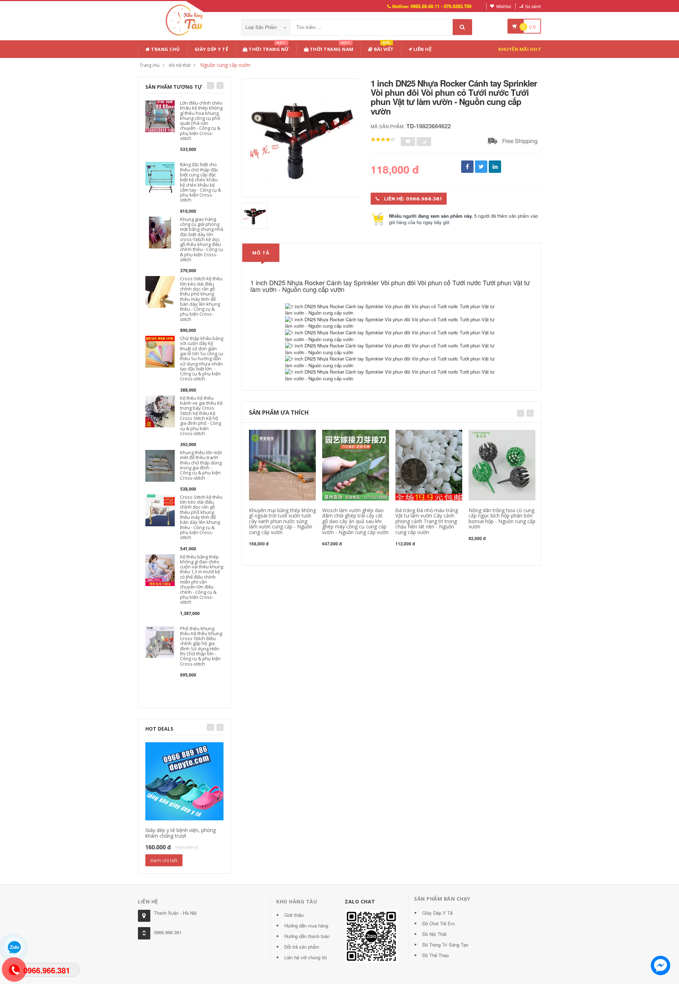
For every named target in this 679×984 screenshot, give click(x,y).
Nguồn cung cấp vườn (225, 65)
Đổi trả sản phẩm (301, 946)
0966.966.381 (167, 932)
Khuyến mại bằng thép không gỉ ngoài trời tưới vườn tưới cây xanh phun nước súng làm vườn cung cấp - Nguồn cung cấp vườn (282, 521)
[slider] (383, 139)
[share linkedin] (495, 166)
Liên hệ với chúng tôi (305, 957)
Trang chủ (165, 49)
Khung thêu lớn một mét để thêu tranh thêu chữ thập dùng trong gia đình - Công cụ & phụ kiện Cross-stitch (201, 465)
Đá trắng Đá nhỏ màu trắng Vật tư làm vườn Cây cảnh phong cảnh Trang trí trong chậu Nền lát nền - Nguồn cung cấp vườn (426, 521)
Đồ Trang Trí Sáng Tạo (445, 944)
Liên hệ (421, 49)
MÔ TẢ (260, 253)
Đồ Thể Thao (435, 955)
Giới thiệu (294, 915)
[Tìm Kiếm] (462, 27)
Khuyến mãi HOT (519, 49)
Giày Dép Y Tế (211, 49)
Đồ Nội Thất (434, 934)
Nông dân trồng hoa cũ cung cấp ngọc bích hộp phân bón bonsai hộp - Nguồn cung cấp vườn (502, 518)
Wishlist (503, 6)
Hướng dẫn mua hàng (306, 925)
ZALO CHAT (360, 901)
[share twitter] (481, 166)
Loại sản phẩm (261, 27)
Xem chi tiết (164, 860)
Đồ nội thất (180, 65)
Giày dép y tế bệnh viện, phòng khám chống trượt (180, 833)
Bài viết (383, 47)
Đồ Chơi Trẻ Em (438, 923)
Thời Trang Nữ (268, 47)
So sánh (533, 6)
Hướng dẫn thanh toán (307, 936)
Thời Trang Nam (331, 47)
